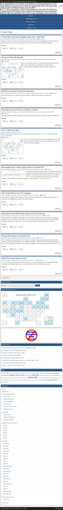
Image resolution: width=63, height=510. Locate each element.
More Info (30, 25)
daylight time (27, 375)
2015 (4, 425)
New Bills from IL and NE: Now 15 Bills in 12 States (20, 110)
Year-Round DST (33, 39)
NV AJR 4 (39, 377)
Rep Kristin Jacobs (56, 377)
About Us (30, 16)
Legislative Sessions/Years (8, 423)
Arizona (5, 448)
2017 (24, 59)
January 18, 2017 (17, 93)
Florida (26, 39)
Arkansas (5, 451)
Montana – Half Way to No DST (9, 365)
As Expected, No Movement (8, 350)
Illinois (34, 112)
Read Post (57, 52)
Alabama (5, 443)
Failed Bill (35, 375)
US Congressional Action (52, 134)
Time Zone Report (6, 1)
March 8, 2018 (16, 39)
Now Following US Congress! (9, 358)
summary (28, 380)
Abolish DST (29, 59)
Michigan (5, 468)
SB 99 (10, 380)
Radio (51, 377)
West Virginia (36, 195)
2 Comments (42, 39)
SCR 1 (12, 380)
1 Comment (6, 113)
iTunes (12, 377)
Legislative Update (37, 59)
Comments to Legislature (39, 373)
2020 (4, 438)
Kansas (5, 463)
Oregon (5, 481)
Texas (43, 134)
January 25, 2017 (17, 59)
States (3, 441)
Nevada (5, 476)
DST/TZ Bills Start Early (10, 130)
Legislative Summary (8, 417)
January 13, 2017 (17, 112)
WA (58, 380)
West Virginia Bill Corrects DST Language (16, 193)
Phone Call (43, 377)
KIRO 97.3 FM (17, 377)
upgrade (41, 380)
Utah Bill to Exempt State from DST (14, 258)
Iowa (4, 461)
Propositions (47, 93)
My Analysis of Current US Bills (9, 353)
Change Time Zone (16, 134)
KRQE (21, 377)
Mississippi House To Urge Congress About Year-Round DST (23, 167)
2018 (23, 39)
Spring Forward (23, 380)
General (4, 412)
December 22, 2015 (17, 260)
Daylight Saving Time (16, 375)
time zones (37, 380)
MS (27, 377)
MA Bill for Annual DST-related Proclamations (18, 91)
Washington (53, 59)
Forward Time (41, 375)
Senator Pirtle (17, 380)
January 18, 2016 (17, 169)
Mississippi (34, 134)
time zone (32, 380)
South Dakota (6, 483)
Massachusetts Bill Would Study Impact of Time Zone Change (23, 214)
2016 (24, 169)
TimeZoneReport (7, 39)
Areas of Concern (30, 22)
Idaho (4, 456)
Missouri (40, 134)
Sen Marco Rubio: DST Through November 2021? (13, 347)
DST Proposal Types (7, 394)
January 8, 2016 (17, 215)
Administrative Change (20, 373)
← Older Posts (5, 277)
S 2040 (4, 380)
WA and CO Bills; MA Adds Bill (12, 57)
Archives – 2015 (31, 28)
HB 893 (54, 375)
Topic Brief (4, 502)
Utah (3, 135)
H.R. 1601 (51, 375)
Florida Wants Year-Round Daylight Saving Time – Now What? (23, 37)
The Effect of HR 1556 (7, 355)
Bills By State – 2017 (31, 19)
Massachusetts (46, 59)
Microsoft (5, 499)
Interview (9, 377)
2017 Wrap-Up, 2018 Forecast (9, 363)
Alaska (4, 446)
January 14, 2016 (17, 195)
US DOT (54, 380)
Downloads (4, 391)
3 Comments (6, 61)
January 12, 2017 (17, 132)
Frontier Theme (58, 508)
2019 (3, 389)
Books (32, 373)
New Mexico (6, 478)
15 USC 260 (5, 373)
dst (30, 375)
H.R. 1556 (47, 375)
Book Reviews (28, 373)
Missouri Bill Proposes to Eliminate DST (16, 236)
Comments (54, 93)
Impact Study (4, 377)
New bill (32, 377)
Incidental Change (27, 195)
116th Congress (12, 373)
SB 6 (7, 380)
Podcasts (48, 377)
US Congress (47, 380)
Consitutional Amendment (49, 373)
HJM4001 (59, 375)
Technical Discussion (7, 497)
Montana (24, 377)
